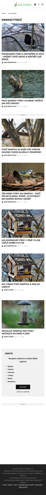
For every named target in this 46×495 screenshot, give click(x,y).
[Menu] (42, 4)
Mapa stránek (23, 487)
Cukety (10, 375)
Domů (4, 485)
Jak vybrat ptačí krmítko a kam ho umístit (21, 285)
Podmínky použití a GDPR (26, 485)
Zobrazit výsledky (23, 392)
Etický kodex (39, 485)
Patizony (11, 372)
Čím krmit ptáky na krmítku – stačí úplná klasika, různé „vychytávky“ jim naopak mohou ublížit (21, 196)
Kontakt (10, 485)
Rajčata (10, 366)
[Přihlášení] (35, 4)
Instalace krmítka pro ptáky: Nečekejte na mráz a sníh (18, 332)
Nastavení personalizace (23, 490)
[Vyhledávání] (38, 4)
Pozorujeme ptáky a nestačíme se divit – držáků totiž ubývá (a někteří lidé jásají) (23, 57)
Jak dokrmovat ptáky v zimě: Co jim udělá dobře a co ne (21, 241)
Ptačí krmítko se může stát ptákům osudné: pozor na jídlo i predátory (21, 150)
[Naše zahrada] (23, 4)
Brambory (11, 382)
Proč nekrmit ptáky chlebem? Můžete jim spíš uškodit (22, 102)
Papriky (11, 369)
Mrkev (10, 379)
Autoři (15, 485)
